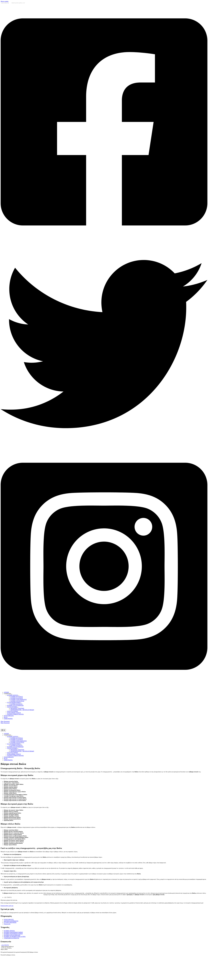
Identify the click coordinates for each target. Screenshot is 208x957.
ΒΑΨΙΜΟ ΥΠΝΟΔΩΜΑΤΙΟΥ (18, 699)
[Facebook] (104, 239)
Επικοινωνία (7, 924)
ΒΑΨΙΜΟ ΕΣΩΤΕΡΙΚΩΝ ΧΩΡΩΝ (13, 933)
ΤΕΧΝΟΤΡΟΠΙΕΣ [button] (12, 707)
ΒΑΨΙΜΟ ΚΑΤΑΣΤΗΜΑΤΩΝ (15, 705)
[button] (104, 721)
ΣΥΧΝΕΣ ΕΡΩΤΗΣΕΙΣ (10, 922)
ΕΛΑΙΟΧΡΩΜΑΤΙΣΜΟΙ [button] (13, 702)
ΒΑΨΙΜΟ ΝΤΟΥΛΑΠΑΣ (17, 701)
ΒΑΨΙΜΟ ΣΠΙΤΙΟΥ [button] (12, 695)
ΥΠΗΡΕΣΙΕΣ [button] (7, 693)
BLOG (6, 717)
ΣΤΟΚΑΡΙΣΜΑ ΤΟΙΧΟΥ (14, 712)
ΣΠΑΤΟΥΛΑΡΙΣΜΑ (12, 711)
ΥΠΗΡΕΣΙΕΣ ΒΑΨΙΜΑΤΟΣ (11, 938)
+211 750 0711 (5, 3)
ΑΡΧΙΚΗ (6, 692)
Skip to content (4, 1)
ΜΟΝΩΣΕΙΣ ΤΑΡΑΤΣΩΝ (17, 708)
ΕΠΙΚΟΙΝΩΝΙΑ (8, 718)
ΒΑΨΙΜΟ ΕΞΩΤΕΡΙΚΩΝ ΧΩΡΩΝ (13, 932)
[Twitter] (104, 447)
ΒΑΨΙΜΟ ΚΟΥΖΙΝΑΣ (16, 696)
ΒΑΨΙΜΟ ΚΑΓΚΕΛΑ (16, 704)
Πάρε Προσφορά (5, 723)
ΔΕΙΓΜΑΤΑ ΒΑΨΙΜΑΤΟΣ (11, 921)
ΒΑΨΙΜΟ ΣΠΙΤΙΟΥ (9, 930)
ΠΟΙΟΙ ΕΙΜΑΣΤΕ (9, 715)
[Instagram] (104, 684)
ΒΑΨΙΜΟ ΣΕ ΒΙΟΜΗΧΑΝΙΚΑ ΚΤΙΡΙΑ (15, 936)
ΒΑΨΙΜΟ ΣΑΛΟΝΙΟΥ (16, 698)
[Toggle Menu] (18, 695)
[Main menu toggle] (3, 730)
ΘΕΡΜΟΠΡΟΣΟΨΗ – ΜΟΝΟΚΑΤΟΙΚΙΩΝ (22, 710)
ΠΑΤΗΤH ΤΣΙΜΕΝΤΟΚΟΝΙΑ (15, 714)
